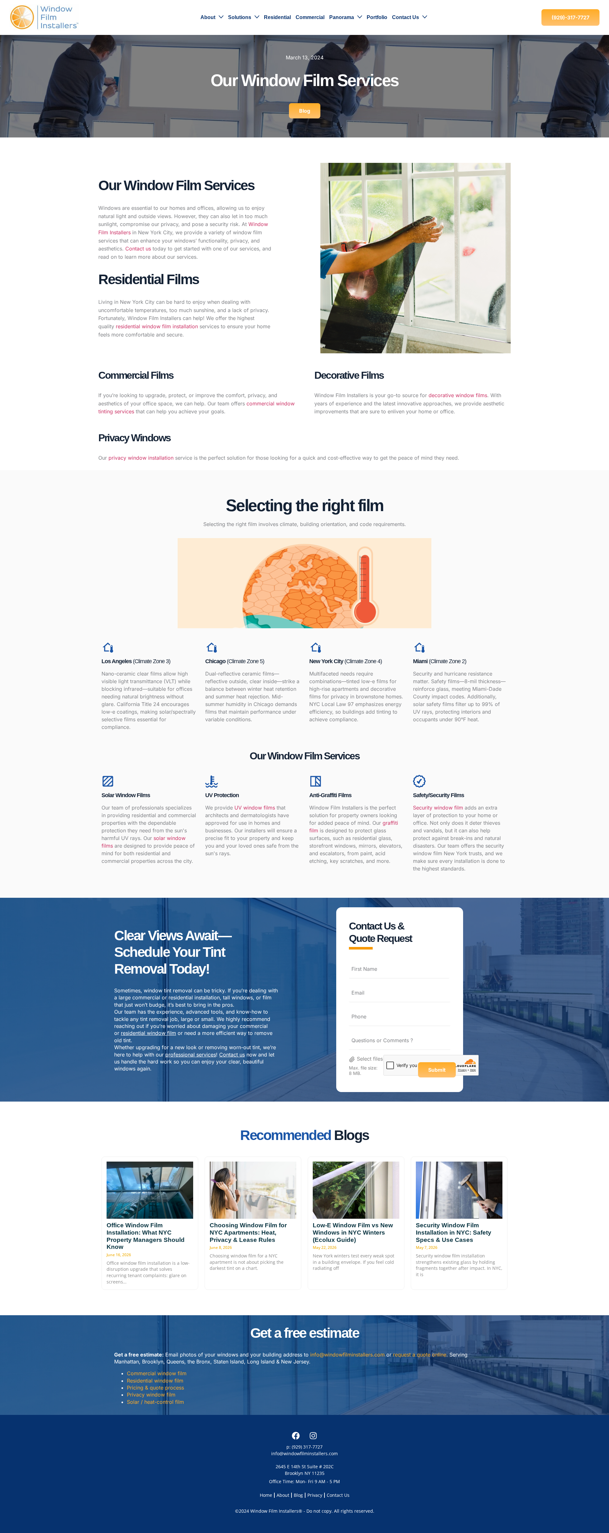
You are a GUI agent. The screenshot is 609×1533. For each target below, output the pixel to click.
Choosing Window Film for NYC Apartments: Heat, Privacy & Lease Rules (248, 1232)
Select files (370, 1059)
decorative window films (458, 395)
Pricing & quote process (155, 1387)
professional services (190, 1054)
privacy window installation (141, 458)
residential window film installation (157, 326)
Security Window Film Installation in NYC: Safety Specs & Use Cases (453, 1232)
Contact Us (405, 17)
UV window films (254, 807)
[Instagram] (313, 1435)
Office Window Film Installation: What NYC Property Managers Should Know (146, 1236)
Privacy (314, 1495)
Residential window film (155, 1380)
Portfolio (377, 17)
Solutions (239, 17)
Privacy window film (151, 1394)
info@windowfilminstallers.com (347, 1354)
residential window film (148, 1033)
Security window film (438, 807)
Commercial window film (157, 1373)
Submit (437, 1070)
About (207, 17)
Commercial (310, 17)
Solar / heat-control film (155, 1402)
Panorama (341, 17)
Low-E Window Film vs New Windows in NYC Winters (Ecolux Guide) (353, 1232)
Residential (277, 17)
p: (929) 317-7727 (304, 1447)
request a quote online (419, 1354)
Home (266, 1495)
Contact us (138, 248)
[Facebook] (296, 1435)
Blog (298, 1495)
